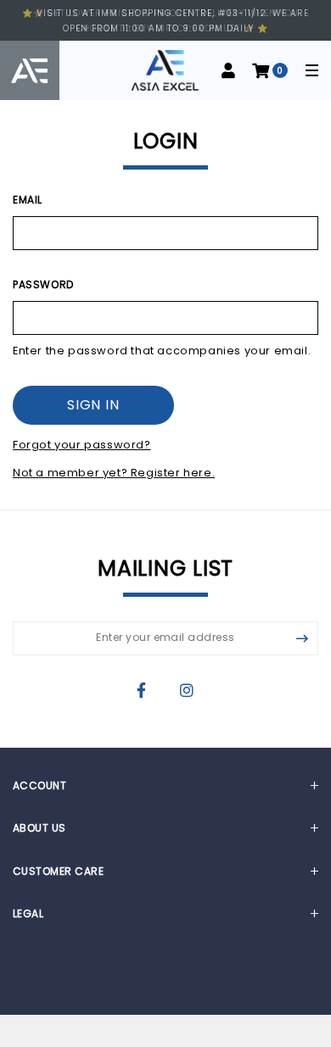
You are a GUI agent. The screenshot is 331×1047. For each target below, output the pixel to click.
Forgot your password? (82, 444)
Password (43, 284)
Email (27, 199)
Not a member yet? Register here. (114, 472)
